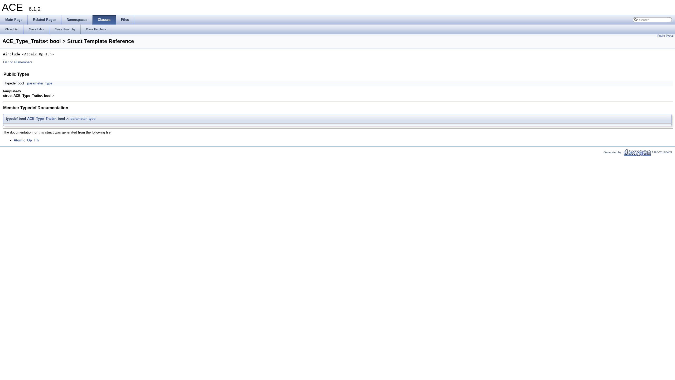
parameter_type (39, 83)
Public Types (665, 35)
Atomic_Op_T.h (26, 140)
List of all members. (18, 62)
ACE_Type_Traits (41, 119)
